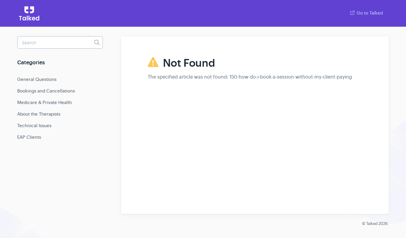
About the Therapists (38, 114)
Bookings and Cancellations (46, 91)
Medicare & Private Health (44, 102)
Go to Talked (369, 13)
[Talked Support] (29, 13)
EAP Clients (29, 137)
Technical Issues (34, 125)
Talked (371, 223)
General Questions (36, 79)
